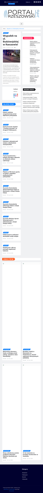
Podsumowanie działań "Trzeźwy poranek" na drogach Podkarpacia (10, 128)
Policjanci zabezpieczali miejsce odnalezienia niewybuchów (10, 142)
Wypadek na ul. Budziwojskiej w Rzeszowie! (15, 28)
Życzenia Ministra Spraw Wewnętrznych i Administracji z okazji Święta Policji (11, 221)
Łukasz (4, 47)
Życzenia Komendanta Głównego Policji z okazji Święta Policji (11, 205)
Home (4, 28)
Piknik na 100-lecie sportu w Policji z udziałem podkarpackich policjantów (11, 174)
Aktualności (24, 472)
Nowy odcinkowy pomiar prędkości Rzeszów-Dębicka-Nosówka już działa (11, 455)
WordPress (6, 489)
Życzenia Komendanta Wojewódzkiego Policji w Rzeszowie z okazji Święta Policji (11, 190)
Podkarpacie (24, 475)
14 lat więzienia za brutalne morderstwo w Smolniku (30, 454)
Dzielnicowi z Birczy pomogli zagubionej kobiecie (9, 249)
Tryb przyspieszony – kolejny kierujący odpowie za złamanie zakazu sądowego (11, 158)
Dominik (4, 358)
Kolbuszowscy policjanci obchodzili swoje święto (10, 235)
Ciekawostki (24, 479)
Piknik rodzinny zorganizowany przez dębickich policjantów (10, 113)
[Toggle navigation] (21, 24)
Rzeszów (24, 477)
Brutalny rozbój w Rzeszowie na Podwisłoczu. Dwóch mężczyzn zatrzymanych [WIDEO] (30, 355)
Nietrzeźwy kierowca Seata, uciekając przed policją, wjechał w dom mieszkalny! (10, 354)
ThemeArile (11, 491)
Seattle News (12, 489)
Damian (4, 117)
